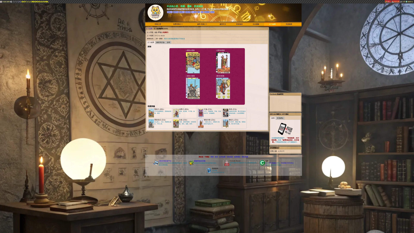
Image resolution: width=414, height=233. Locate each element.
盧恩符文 (223, 24)
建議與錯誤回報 (199, 161)
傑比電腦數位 (273, 163)
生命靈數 (256, 24)
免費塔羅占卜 (178, 24)
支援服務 (289, 24)
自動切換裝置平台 (165, 161)
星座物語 (239, 24)
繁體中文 (410, 1)
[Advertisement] (16, 36)
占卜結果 (272, 24)
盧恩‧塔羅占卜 (202, 24)
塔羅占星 (158, 24)
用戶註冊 (396, 1)
